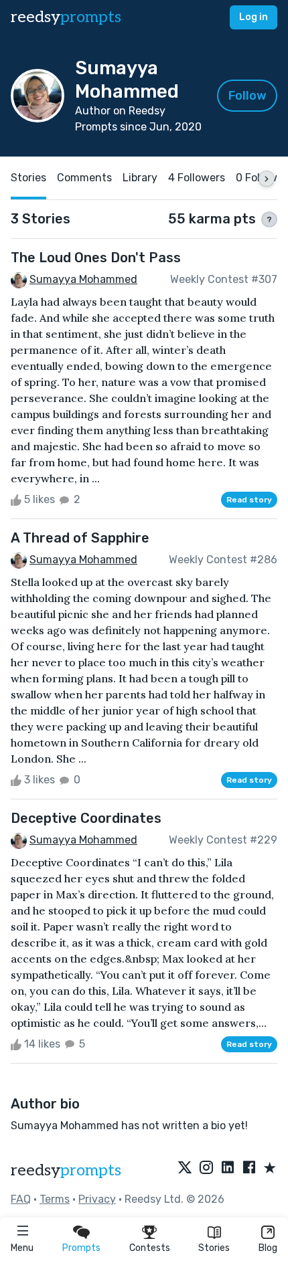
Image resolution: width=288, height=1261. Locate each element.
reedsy (66, 17)
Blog (268, 1248)
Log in (253, 17)
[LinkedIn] (228, 1169)
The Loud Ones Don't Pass (96, 258)
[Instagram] (206, 1169)
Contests (149, 1248)
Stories (214, 1248)
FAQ (21, 1199)
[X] (185, 1169)
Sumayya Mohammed (83, 279)
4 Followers (196, 177)
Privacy (97, 1199)
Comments (84, 177)
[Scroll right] (267, 179)
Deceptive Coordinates (86, 818)
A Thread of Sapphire (80, 538)
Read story (249, 499)
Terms (55, 1199)
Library (140, 177)
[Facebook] (249, 1169)
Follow (247, 95)
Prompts (81, 1248)
